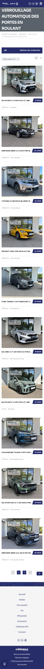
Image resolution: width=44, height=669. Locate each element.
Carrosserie (22, 605)
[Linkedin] (36, 3)
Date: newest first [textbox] (9, 59)
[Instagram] (33, 3)
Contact (22, 632)
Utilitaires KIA (22, 627)
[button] (41, 3)
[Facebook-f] (29, 3)
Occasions (22, 621)
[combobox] (11, 59)
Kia (22, 610)
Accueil (22, 594)
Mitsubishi (22, 616)
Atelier (22, 600)
